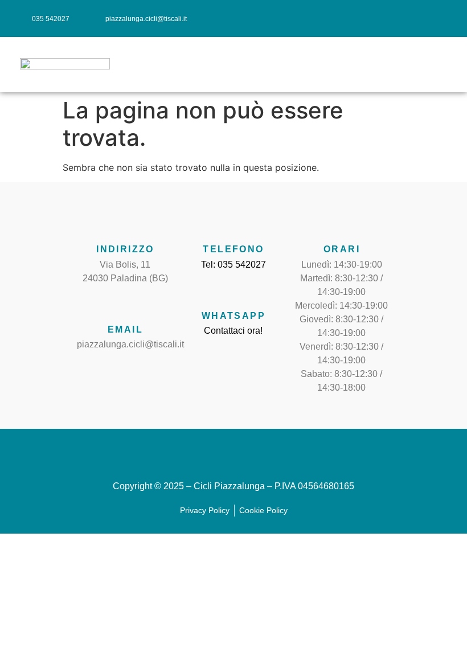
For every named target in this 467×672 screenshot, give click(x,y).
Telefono (233, 249)
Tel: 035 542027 (233, 264)
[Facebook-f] (399, 18)
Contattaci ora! (233, 330)
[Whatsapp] (233, 291)
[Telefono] (233, 224)
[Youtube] (444, 18)
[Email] (125, 305)
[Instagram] (422, 18)
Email (125, 329)
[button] (448, 65)
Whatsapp (233, 316)
